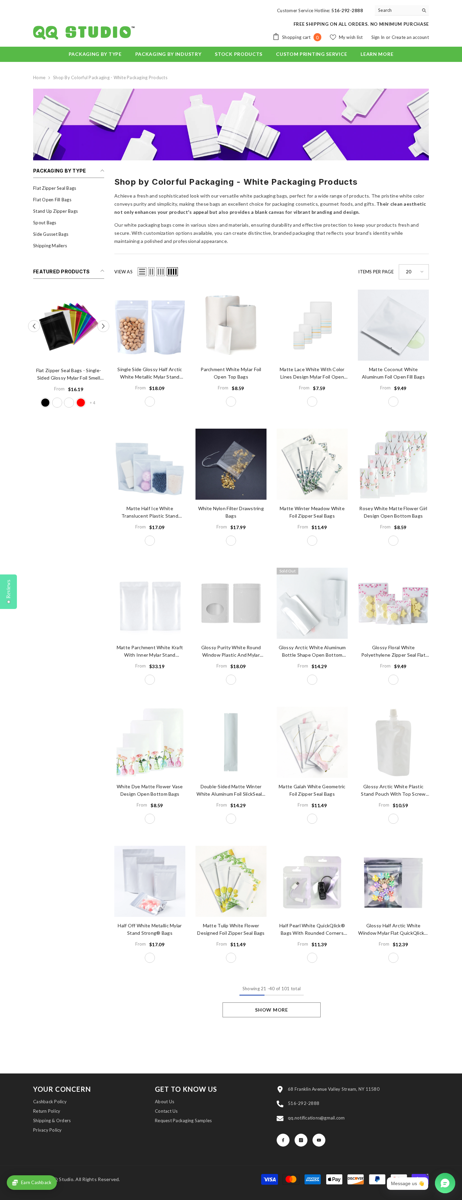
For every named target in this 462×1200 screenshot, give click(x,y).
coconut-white (393, 402)
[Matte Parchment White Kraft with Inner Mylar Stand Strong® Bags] (149, 603)
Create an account (410, 37)
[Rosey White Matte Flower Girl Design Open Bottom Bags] (393, 464)
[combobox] (396, 10)
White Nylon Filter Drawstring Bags (231, 512)
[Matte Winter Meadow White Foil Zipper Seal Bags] (312, 464)
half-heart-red (81, 403)
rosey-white (393, 541)
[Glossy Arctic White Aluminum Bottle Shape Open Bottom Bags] (312, 603)
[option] (68, 350)
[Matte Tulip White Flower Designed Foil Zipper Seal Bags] (231, 881)
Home (39, 77)
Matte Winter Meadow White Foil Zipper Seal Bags (312, 512)
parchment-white (231, 402)
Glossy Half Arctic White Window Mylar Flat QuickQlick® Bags (393, 930)
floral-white (393, 680)
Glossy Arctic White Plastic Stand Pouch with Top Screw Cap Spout (393, 791)
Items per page (376, 271)
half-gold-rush (69, 403)
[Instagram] (301, 1140)
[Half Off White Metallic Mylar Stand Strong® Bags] (149, 881)
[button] (103, 326)
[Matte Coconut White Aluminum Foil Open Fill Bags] (393, 325)
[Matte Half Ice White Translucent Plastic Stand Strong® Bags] (149, 464)
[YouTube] (319, 1140)
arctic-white (312, 680)
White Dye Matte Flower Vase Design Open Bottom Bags (150, 790)
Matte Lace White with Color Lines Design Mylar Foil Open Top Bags (312, 373)
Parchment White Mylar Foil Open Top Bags (231, 373)
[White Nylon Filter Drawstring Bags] (231, 464)
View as (123, 271)
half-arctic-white (57, 403)
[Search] (402, 10)
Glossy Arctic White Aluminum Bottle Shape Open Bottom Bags (312, 651)
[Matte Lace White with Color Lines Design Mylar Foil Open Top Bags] (312, 325)
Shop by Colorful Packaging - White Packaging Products (110, 77)
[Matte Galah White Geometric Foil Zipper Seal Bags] (312, 742)
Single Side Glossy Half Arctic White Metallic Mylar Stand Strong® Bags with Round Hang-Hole (149, 373)
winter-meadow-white (312, 541)
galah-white (312, 819)
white (231, 541)
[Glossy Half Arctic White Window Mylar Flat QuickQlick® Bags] (393, 881)
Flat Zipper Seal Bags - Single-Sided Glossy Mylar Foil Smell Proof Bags (68, 374)
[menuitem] (68, 188)
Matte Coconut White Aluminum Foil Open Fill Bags (393, 373)
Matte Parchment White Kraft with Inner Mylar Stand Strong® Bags (150, 651)
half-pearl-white (312, 958)
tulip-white (231, 958)
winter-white (231, 819)
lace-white (312, 402)
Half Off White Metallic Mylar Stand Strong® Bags (150, 929)
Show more (271, 1010)
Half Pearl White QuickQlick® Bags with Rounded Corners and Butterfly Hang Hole (312, 930)
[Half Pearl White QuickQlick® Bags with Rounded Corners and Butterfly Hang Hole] (312, 881)
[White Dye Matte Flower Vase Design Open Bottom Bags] (149, 742)
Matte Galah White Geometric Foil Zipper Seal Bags (312, 790)
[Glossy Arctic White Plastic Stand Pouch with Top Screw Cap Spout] (393, 742)
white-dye (150, 819)
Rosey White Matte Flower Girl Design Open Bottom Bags (393, 512)
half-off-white (150, 958)
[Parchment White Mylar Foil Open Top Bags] (231, 325)
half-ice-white (150, 541)
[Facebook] (283, 1140)
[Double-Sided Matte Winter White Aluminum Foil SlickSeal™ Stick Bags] (231, 742)
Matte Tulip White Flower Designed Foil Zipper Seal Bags (230, 929)
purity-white (231, 680)
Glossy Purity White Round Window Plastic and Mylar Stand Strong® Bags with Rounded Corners (231, 651)
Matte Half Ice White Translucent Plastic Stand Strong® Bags (149, 512)
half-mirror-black (45, 403)
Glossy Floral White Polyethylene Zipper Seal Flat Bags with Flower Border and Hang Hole (393, 651)
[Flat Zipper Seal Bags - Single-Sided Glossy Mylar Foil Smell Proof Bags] (68, 326)
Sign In (378, 37)
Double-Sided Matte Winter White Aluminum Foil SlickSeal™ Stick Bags (231, 791)
